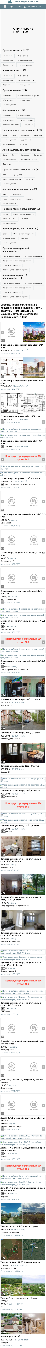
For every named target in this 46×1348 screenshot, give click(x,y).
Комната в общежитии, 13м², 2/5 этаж (20, 826)
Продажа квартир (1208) (15, 50)
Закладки (18, 7)
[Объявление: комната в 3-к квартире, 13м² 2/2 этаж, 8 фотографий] (23, 697)
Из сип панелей (9, 144)
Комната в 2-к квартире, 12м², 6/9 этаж (20, 791)
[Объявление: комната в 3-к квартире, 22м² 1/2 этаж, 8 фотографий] (23, 730)
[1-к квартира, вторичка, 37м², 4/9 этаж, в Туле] (23, 469)
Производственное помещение (15, 270)
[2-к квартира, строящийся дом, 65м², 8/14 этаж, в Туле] (12, 342)
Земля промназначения (12, 179)
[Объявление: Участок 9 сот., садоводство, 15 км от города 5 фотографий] (23, 1296)
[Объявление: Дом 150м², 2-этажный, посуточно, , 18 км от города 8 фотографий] (12, 1115)
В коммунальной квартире (28, 96)
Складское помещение (11, 265)
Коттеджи (25, 135)
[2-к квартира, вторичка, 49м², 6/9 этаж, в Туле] (12, 414)
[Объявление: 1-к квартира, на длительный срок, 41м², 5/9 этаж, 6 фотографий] (12, 550)
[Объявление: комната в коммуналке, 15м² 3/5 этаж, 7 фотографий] (23, 763)
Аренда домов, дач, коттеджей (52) (21, 150)
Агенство (29, 179)
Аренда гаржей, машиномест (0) (20, 229)
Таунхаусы (38, 135)
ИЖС (4, 175)
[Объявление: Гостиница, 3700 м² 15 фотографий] (23, 1334)
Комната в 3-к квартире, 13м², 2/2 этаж (20, 700)
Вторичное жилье (25, 60)
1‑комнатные (8, 56)
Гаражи (5, 214)
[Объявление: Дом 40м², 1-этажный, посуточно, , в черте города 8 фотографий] (12, 1077)
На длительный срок (26, 80)
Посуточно (7, 85)
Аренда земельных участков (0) (19, 189)
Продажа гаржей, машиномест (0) (21, 209)
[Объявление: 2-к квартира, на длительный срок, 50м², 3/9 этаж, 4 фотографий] (12, 588)
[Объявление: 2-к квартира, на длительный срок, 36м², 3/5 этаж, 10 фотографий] (12, 512)
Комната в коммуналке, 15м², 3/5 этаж (20, 766)
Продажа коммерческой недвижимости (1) (15, 249)
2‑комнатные (23, 56)
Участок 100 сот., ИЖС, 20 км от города (20, 1262)
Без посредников (25, 65)
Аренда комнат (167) (13, 110)
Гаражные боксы (9, 219)
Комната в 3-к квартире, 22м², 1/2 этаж (20, 733)
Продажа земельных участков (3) (20, 169)
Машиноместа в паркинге (23, 214)
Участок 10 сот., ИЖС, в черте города (19, 1226)
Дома (5, 135)
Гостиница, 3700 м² (10, 1337)
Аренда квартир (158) (14, 70)
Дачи (14, 135)
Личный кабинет (34, 7)
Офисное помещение (11, 256)
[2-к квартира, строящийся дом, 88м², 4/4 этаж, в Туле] (23, 431)
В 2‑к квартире (8, 100)
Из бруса (23, 144)
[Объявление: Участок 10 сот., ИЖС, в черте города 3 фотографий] (23, 1224)
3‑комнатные (8, 60)
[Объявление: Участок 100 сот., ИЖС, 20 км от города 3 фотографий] (23, 1260)
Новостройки (8, 65)
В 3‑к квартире (24, 100)
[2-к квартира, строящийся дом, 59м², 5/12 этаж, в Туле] (12, 378)
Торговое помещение (33, 256)
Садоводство (17, 175)
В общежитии (8, 96)
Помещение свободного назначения (17, 261)
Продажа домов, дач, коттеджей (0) (22, 130)
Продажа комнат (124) (14, 90)
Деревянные (26, 140)
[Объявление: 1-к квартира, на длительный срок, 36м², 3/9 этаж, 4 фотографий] (23, 611)
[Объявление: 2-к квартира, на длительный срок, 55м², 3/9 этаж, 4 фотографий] (23, 651)
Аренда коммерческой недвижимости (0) (14, 276)
